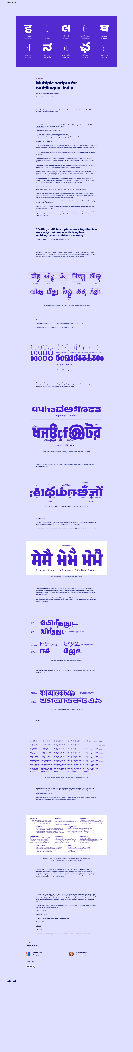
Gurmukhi (84, 894)
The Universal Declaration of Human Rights (59, 857)
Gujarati (80, 894)
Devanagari (74, 894)
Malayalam (39, 896)
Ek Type (43, 125)
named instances (60, 799)
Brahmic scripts (40, 922)
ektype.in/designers (41, 914)
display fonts (60, 797)
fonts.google (36, 955)
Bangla (69, 894)
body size (70, 592)
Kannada (90, 894)
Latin (94, 894)
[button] (118, 2)
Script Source (39, 929)
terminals (66, 385)
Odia (43, 896)
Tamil (46, 896)
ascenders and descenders (74, 256)
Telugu (52, 896)
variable (54, 797)
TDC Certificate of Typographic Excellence (74, 125)
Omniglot (38, 925)
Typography (30, 966)
